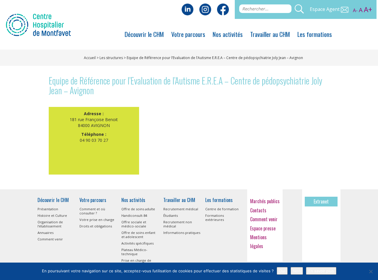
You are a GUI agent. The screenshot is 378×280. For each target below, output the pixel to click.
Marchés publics (265, 201)
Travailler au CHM (270, 34)
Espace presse (263, 228)
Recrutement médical (180, 209)
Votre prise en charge (96, 219)
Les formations (314, 34)
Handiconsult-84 (134, 215)
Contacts (258, 210)
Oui (282, 270)
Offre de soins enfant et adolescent (138, 234)
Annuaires (45, 232)
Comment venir (50, 239)
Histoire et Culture (52, 215)
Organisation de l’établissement (50, 224)
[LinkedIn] (187, 9)
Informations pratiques (181, 232)
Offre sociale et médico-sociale (133, 224)
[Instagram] (205, 9)
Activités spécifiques (137, 243)
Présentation (48, 209)
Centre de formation (222, 209)
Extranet (321, 201)
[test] (223, 9)
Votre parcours (188, 34)
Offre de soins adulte (138, 209)
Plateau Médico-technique (134, 252)
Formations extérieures (214, 217)
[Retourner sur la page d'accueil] (38, 24)
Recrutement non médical (177, 224)
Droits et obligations (95, 226)
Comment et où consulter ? (92, 211)
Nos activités (228, 34)
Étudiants (170, 215)
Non (297, 270)
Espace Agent (325, 9)
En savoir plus (321, 270)
